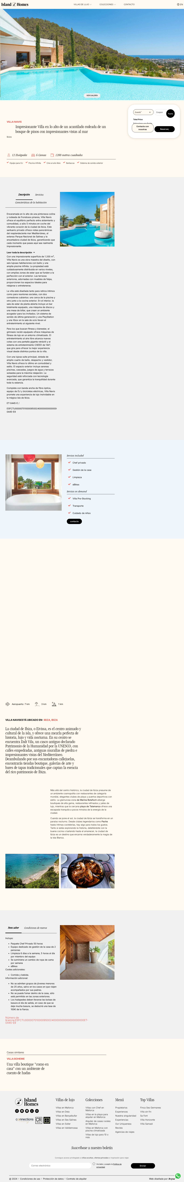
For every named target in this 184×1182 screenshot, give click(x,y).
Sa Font (144, 1115)
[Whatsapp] (32, 1111)
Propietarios (121, 1107)
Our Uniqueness (123, 1123)
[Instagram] (17, 1111)
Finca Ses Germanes (150, 1107)
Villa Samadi (146, 1123)
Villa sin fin (145, 1111)
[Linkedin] (27, 1111)
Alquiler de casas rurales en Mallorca (98, 1122)
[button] (21, 252)
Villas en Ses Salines (66, 1119)
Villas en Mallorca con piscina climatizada (97, 1129)
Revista (119, 1127)
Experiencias (121, 1119)
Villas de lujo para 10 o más (97, 1136)
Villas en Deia (63, 1111)
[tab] (24, 196)
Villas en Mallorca (65, 1107)
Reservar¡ (164, 129)
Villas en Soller (63, 1123)
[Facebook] (22, 1111)
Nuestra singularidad (125, 1115)
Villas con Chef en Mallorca (95, 1109)
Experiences (121, 1111)
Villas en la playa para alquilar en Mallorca (97, 1115)
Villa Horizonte (147, 1119)
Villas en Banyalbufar (66, 1115)
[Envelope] (37, 1111)
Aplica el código (170, 113)
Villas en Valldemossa (67, 1127)
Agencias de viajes (124, 1132)
